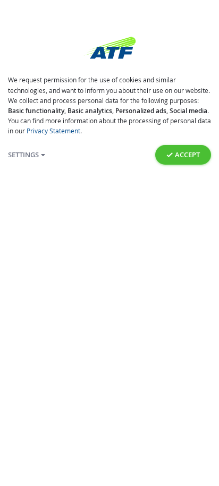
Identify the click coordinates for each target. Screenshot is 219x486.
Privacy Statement (53, 130)
